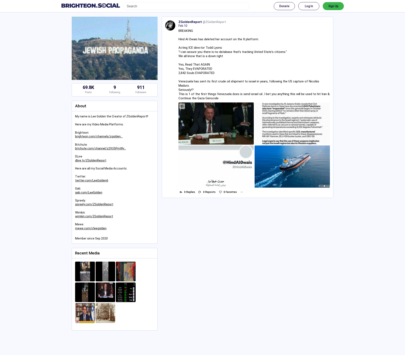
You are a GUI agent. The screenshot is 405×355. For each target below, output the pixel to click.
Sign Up (333, 6)
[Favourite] (220, 192)
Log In (309, 6)
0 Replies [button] (189, 192)
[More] (241, 192)
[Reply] (180, 192)
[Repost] (199, 192)
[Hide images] (182, 106)
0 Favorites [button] (230, 192)
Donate (284, 6)
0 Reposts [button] (209, 192)
